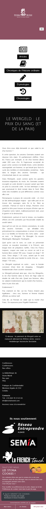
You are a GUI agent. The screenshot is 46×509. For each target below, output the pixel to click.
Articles (23, 56)
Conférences (7, 363)
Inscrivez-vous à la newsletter (13, 404)
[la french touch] (23, 458)
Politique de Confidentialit (12, 385)
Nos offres (6, 368)
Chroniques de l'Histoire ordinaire (23, 70)
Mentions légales (8, 388)
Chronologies (23, 98)
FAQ (4, 381)
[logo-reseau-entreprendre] (23, 428)
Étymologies (23, 84)
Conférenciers (7, 365)
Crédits (5, 391)
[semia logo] (23, 442)
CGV (19, 388)
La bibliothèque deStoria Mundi (9, 374)
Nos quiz (5, 378)
